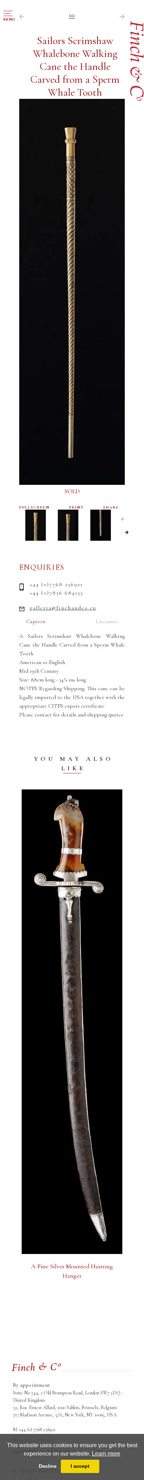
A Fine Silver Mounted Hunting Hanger (72, 1270)
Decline (48, 1466)
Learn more (106, 1454)
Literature (107, 621)
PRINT (76, 507)
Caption (35, 621)
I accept (80, 1466)
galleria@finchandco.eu (63, 607)
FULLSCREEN (34, 507)
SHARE (111, 507)
